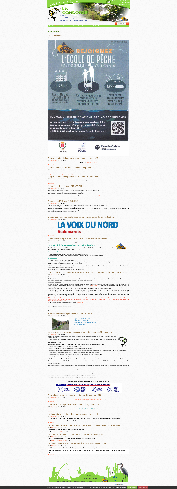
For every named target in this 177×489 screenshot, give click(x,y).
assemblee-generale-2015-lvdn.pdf (58, 431)
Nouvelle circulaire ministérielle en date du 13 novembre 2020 (75, 395)
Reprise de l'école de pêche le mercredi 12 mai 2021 (71, 313)
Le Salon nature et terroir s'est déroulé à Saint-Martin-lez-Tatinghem (78, 443)
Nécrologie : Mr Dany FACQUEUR (63, 201)
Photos (117, 26)
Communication (86, 26)
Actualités (57, 26)
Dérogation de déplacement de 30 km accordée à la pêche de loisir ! (78, 238)
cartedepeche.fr (94, 285)
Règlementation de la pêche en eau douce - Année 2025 (73, 158)
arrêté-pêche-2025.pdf (92, 162)
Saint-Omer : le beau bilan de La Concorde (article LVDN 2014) (76, 434)
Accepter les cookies (132, 487)
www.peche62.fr (79, 302)
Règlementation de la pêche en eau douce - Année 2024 (73, 176)
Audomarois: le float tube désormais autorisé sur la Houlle (73, 414)
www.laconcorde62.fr (95, 195)
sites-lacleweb (54, 37)
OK (127, 23)
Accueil (51, 26)
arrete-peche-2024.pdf (92, 180)
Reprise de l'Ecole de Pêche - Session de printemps (71, 167)
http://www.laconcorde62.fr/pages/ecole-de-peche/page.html (62, 174)
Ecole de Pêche (97, 26)
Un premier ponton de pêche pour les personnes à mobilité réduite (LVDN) (81, 217)
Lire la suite (51, 164)
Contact (125, 26)
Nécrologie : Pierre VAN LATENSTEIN (65, 186)
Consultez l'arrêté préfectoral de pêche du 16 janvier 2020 (73, 404)
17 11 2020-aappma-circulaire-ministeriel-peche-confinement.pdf (87, 399)
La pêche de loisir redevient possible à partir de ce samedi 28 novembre (80, 332)
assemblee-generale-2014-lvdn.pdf (58, 440)
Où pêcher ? (75, 26)
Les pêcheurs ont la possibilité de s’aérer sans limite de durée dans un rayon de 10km (86, 272)
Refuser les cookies (143, 487)
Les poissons (66, 26)
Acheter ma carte (109, 26)
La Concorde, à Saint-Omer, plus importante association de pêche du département (84, 425)
